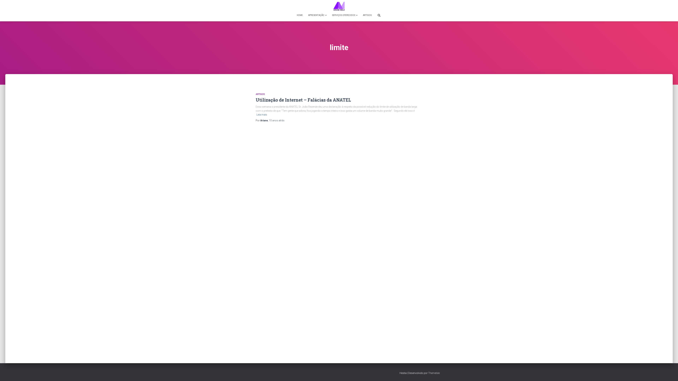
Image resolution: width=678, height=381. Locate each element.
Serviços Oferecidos (344, 15)
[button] (326, 15)
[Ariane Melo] (339, 6)
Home (300, 15)
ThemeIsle (434, 373)
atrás (276, 120)
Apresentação (316, 15)
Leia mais (262, 114)
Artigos (367, 15)
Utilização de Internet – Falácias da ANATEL (303, 100)
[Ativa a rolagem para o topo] (671, 374)
